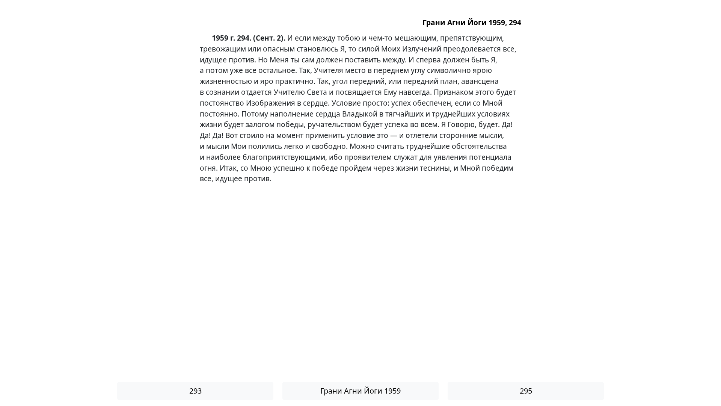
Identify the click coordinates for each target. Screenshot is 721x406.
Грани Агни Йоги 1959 (360, 391)
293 (195, 391)
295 (526, 391)
